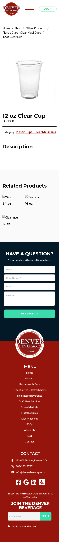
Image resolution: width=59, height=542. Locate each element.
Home (6, 28)
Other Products (36, 28)
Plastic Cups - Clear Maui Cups (21, 32)
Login (47, 9)
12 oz (6, 224)
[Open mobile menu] (29, 9)
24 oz (6, 203)
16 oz (29, 203)
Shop (18, 28)
